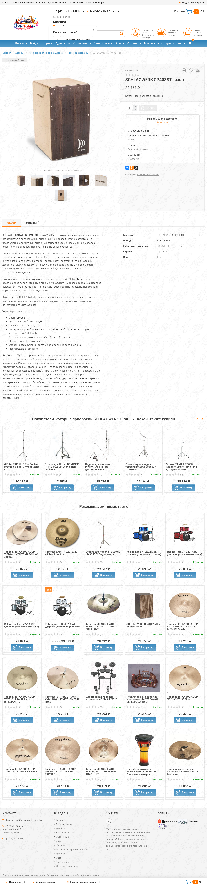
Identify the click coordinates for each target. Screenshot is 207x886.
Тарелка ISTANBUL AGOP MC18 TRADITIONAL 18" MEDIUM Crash (182, 626)
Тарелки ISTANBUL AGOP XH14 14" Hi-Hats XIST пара (20, 770)
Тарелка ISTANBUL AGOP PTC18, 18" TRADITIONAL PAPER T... (60, 771)
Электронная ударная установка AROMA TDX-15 (101, 698)
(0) (19, 475)
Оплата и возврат (95, 2)
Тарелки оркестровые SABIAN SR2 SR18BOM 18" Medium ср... (183, 771)
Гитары (19, 43)
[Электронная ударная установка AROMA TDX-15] (103, 677)
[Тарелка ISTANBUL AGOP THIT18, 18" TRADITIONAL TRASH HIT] (103, 749)
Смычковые (102, 43)
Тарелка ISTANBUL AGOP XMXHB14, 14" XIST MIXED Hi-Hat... (62, 699)
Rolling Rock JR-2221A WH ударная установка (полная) (62, 625)
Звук (118, 43)
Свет (58, 857)
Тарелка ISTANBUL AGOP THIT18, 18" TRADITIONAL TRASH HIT (101, 771)
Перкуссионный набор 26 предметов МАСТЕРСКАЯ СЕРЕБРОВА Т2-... (142, 699)
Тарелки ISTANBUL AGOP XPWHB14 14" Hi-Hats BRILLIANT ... (19, 699)
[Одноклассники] (132, 168)
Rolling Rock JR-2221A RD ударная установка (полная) (184, 553)
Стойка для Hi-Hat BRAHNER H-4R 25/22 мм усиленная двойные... (62, 467)
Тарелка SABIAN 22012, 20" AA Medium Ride (61, 553)
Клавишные (80, 43)
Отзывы (32, 222)
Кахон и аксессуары (148, 174)
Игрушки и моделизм (67, 866)
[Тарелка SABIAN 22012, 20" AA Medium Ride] (63, 532)
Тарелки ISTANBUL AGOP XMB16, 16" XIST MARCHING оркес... (21, 554)
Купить (150, 107)
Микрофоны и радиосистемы (163, 43)
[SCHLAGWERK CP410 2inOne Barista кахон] (144, 604)
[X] (136, 168)
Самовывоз (76, 2)
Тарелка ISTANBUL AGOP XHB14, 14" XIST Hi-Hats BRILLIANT (101, 626)
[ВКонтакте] (127, 168)
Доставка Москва (57, 2)
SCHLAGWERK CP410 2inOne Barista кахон (143, 625)
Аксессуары (62, 862)
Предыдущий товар (15, 60)
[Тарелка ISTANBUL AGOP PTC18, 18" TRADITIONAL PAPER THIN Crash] (63, 749)
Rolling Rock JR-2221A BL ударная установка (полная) (143, 553)
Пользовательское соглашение (28, 2)
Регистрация (198, 2)
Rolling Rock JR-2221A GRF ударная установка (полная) (21, 625)
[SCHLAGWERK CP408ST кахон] (21, 180)
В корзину (25, 487)
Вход (184, 2)
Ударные (132, 43)
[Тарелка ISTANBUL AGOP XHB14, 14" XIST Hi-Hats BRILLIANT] (103, 604)
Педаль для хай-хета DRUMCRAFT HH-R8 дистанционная (98, 467)
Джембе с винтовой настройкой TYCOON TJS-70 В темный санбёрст (143, 771)
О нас (5, 2)
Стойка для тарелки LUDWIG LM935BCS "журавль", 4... (103, 553)
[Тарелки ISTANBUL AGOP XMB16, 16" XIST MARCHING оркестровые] (22, 532)
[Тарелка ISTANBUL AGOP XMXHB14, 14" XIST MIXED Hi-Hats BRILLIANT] (63, 677)
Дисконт (60, 853)
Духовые (61, 43)
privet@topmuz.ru (15, 838)
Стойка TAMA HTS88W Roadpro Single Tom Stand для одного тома (181, 467)
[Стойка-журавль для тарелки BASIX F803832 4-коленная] (143, 445)
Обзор (11, 222)
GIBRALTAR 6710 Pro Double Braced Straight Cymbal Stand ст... (21, 467)
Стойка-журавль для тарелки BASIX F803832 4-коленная (141, 467)
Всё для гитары (40, 43)
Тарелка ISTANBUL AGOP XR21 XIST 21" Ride (182, 698)
